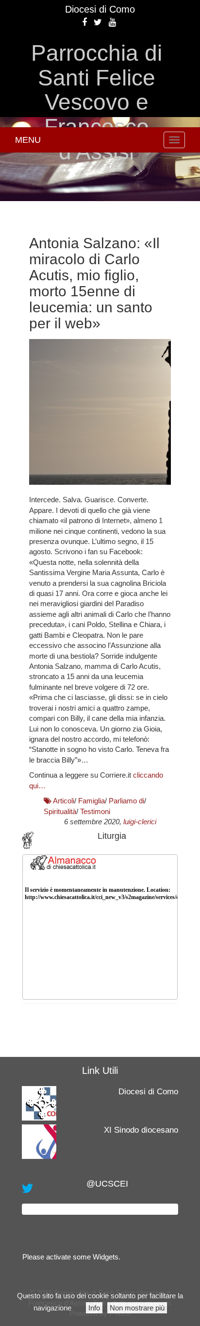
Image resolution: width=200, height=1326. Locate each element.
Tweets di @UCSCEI (100, 1209)
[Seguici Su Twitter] (98, 22)
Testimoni (95, 811)
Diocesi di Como (100, 9)
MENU (28, 140)
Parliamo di (126, 801)
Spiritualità (60, 811)
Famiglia (91, 801)
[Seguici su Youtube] (112, 22)
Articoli (63, 801)
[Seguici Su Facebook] (84, 22)
